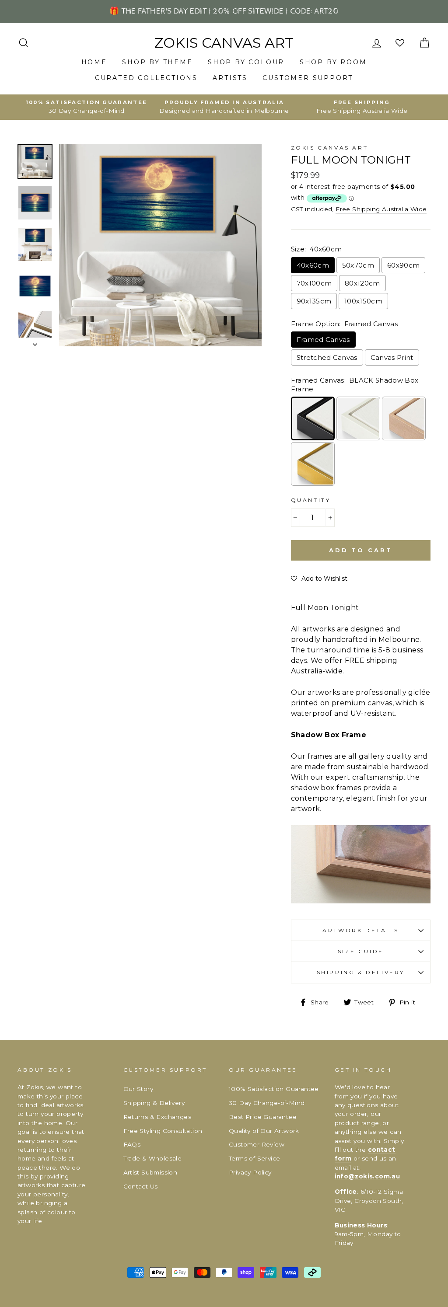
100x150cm (363, 301)
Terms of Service (254, 1158)
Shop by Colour (246, 62)
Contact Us (140, 1186)
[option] (86, 107)
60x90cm (403, 265)
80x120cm (362, 283)
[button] (319, 578)
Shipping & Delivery (361, 972)
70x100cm (314, 283)
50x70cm (358, 265)
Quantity (311, 500)
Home (94, 62)
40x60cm (313, 265)
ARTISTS (230, 78)
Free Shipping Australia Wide (381, 209)
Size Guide (361, 951)
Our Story (138, 1088)
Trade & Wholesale (152, 1158)
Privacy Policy (250, 1172)
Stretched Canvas (327, 357)
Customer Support (307, 78)
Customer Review (256, 1144)
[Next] (35, 342)
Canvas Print (392, 357)
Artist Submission (150, 1172)
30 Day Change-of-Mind (266, 1102)
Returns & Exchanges (157, 1116)
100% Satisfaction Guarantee (274, 1088)
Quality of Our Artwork (264, 1130)
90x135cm (314, 301)
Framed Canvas (323, 339)
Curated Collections (146, 78)
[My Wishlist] (400, 43)
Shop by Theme (157, 62)
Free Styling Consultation (163, 1130)
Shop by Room (333, 62)
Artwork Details (360, 930)
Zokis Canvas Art (224, 43)
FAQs (132, 1144)
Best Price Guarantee (263, 1116)
